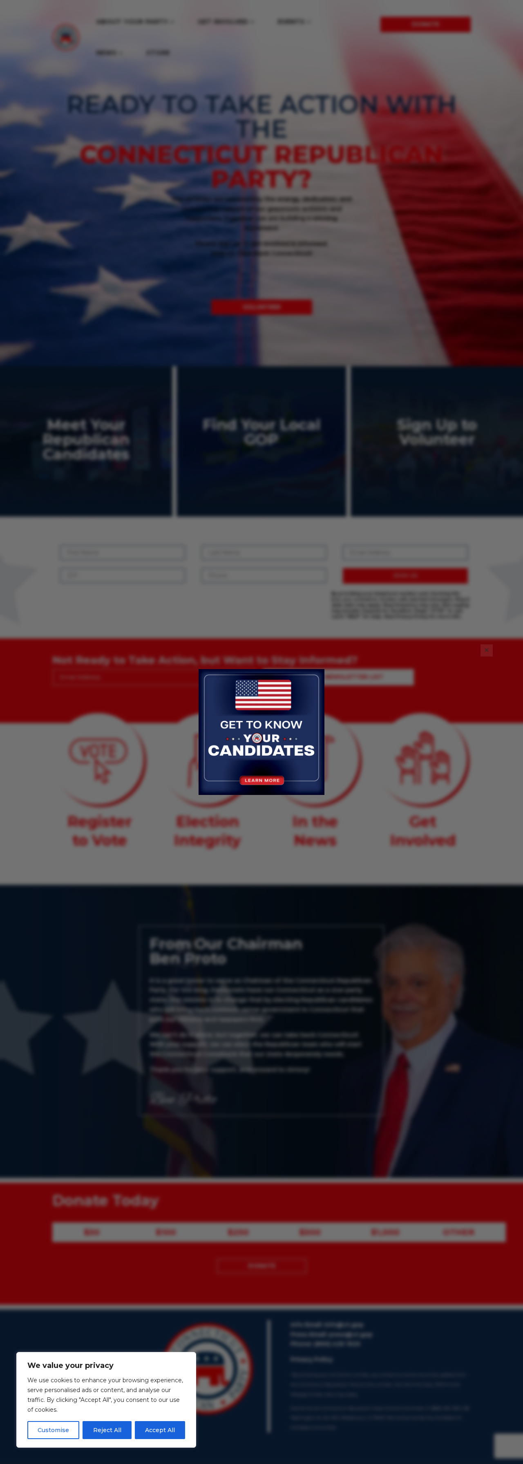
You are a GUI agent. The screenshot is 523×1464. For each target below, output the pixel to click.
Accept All (160, 1430)
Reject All (107, 1430)
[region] (106, 1400)
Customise (53, 1430)
